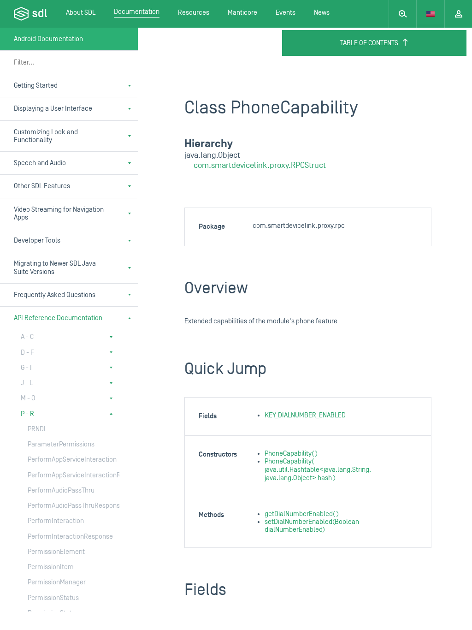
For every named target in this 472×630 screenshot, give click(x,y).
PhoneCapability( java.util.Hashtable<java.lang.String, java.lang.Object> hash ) (318, 470)
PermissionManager (57, 582)
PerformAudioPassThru (61, 490)
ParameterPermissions (61, 444)
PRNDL (37, 429)
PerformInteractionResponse (64, 537)
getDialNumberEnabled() (302, 514)
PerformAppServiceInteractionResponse (64, 475)
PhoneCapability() (291, 454)
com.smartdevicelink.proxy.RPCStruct (260, 165)
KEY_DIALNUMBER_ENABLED (305, 415)
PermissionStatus (53, 598)
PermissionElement (56, 552)
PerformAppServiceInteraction (64, 460)
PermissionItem (51, 567)
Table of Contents (369, 43)
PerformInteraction (56, 521)
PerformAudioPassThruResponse (64, 506)
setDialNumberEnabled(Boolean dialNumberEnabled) (312, 526)
